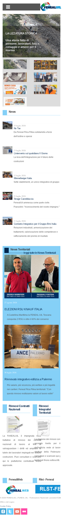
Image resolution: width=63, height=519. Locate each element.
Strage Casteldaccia (23, 199)
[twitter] (10, 511)
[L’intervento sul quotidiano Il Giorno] (8, 150)
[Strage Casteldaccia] (8, 196)
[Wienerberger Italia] (8, 174)
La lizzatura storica (21, 33)
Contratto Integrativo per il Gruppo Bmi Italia (35, 224)
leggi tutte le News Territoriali (40, 252)
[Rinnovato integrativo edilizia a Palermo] (31, 346)
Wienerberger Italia (23, 178)
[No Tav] (8, 125)
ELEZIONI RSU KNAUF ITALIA (23, 309)
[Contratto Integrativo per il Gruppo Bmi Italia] (8, 221)
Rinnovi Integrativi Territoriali (45, 409)
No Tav (17, 128)
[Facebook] (3, 511)
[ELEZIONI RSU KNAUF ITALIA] (31, 276)
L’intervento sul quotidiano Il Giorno (31, 153)
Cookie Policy (5, 506)
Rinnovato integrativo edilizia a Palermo (28, 379)
